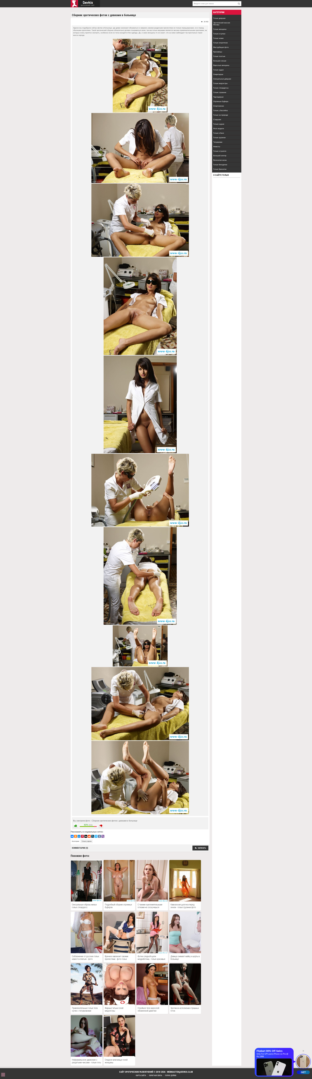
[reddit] (89, 836)
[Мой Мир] (79, 836)
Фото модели (218, 128)
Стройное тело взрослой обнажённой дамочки (148, 1009)
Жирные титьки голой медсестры (114, 1009)
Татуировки (217, 142)
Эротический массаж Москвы (221, 24)
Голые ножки (218, 38)
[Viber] (102, 836)
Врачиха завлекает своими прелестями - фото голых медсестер (116, 957)
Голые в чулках (219, 34)
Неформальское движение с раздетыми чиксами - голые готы (86, 1061)
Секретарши (218, 74)
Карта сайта (141, 1075)
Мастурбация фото (221, 47)
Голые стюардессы (221, 88)
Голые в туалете (219, 151)
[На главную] (85, 3)
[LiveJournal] (92, 836)
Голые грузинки (219, 137)
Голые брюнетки (219, 169)
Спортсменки (218, 106)
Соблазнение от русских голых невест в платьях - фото (85, 957)
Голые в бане (218, 133)
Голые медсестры (220, 83)
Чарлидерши (218, 97)
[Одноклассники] (75, 836)
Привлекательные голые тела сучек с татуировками (85, 1009)
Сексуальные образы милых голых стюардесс (84, 906)
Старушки (217, 119)
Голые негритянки (220, 43)
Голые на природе (220, 115)
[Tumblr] (99, 836)
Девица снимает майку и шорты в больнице (185, 957)
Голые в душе (218, 124)
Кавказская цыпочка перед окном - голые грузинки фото (183, 906)
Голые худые (218, 70)
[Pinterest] (82, 836)
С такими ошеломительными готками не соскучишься (150, 906)
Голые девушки (219, 18)
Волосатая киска (220, 160)
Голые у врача (87, 841)
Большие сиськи (219, 61)
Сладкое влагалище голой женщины (116, 1061)
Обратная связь (155, 1075)
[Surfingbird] (96, 836)
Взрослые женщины (221, 65)
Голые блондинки (220, 165)
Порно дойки (170, 1075)
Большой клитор (219, 156)
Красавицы (217, 52)
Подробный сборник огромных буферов (118, 906)
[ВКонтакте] (72, 836)
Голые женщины (219, 29)
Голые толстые (219, 56)
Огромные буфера (220, 101)
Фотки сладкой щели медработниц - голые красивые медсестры (151, 957)
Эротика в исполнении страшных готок (185, 1009)
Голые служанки (219, 92)
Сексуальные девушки (222, 79)
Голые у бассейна (220, 110)
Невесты (216, 147)
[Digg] (85, 836)
